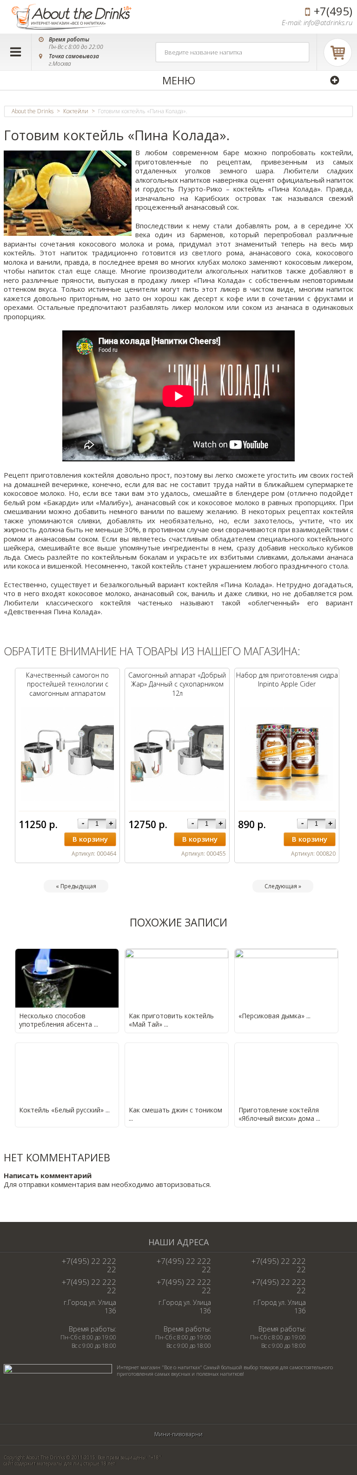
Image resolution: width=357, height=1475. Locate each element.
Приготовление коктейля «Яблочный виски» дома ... (279, 1114)
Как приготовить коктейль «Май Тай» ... (171, 1020)
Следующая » (282, 886)
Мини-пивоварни (178, 1434)
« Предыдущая (76, 886)
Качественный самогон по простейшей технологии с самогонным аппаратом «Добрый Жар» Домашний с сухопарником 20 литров (68, 693)
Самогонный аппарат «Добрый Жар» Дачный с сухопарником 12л (177, 684)
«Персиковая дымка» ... (274, 1015)
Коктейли (75, 111)
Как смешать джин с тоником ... (175, 1114)
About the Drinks (32, 111)
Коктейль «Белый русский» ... (64, 1109)
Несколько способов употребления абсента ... (58, 1020)
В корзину (90, 839)
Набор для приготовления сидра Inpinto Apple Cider (287, 680)
